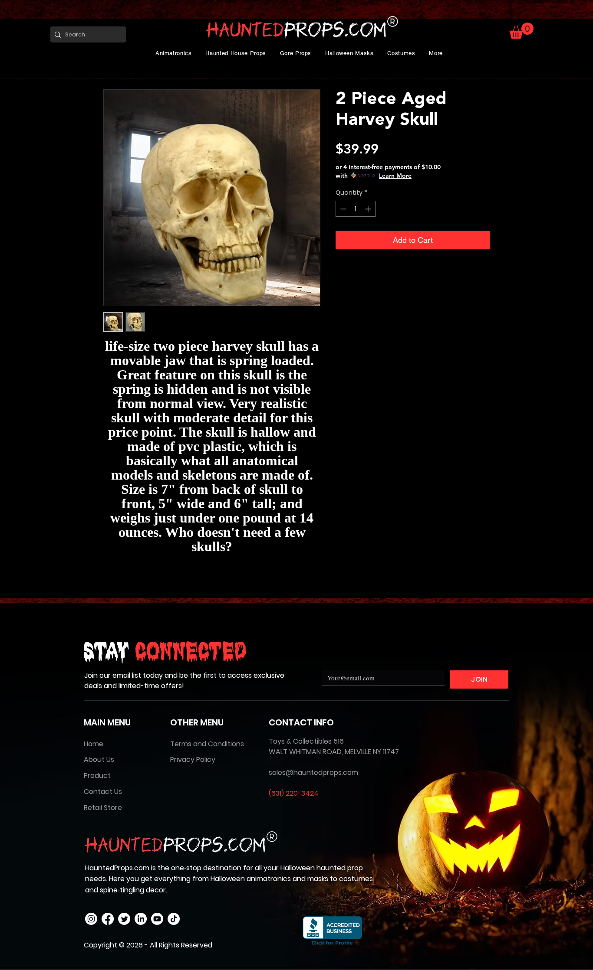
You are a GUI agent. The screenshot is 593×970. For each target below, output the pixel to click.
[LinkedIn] (141, 919)
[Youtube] (157, 919)
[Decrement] (342, 208)
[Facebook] (108, 919)
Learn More (395, 176)
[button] (173, 53)
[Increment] (368, 208)
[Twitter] (124, 919)
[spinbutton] (355, 208)
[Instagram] (91, 919)
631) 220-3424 (295, 793)
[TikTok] (174, 919)
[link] (521, 31)
